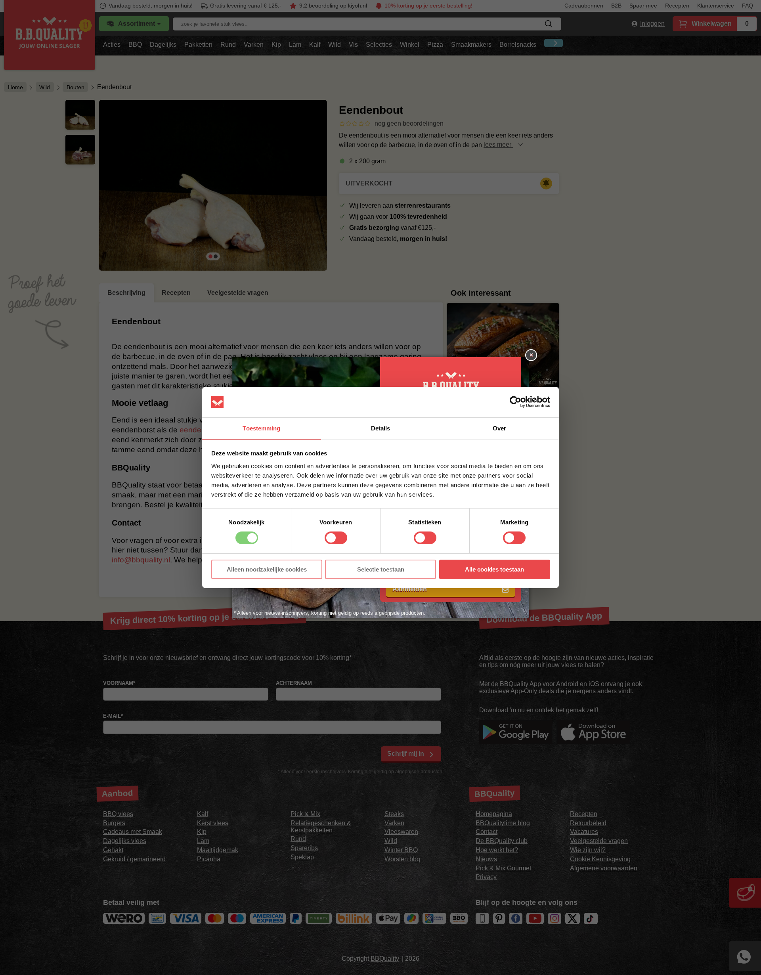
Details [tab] (380, 428)
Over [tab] (499, 428)
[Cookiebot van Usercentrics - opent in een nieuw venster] (515, 402)
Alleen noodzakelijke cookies (267, 569)
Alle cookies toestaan (494, 569)
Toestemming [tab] (261, 428)
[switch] (336, 537)
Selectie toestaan (380, 569)
